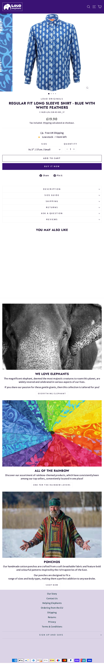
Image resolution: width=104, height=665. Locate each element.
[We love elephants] (52, 337)
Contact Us (52, 598)
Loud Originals (52, 99)
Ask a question (52, 213)
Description (52, 189)
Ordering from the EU (52, 608)
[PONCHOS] (52, 525)
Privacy (52, 622)
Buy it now (52, 166)
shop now (52, 585)
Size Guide (52, 195)
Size (44, 144)
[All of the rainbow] (52, 433)
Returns (52, 207)
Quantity (70, 144)
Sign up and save (51, 635)
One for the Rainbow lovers (52, 485)
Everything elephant (52, 394)
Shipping (47, 123)
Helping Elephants (52, 603)
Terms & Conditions (52, 626)
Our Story (52, 593)
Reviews (52, 219)
